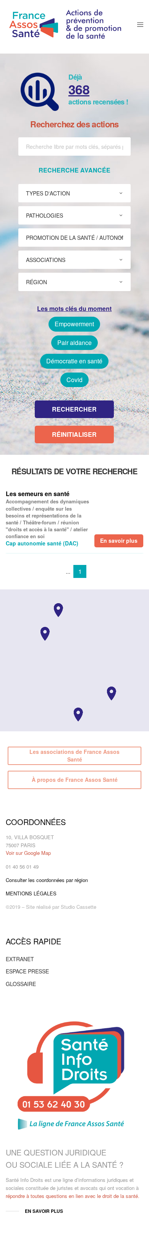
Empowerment (74, 323)
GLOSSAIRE (21, 984)
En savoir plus (119, 540)
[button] (111, 693)
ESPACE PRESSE (27, 971)
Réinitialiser (74, 434)
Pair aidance (74, 342)
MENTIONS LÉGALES (31, 893)
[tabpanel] (74, 518)
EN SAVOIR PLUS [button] (44, 1211)
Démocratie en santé (74, 360)
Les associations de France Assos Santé (74, 755)
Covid (74, 379)
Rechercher (74, 409)
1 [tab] (80, 571)
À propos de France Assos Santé (75, 779)
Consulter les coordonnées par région (47, 880)
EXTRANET (20, 959)
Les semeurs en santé (38, 493)
